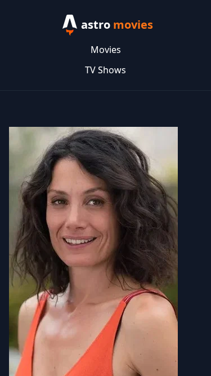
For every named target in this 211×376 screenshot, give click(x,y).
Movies (106, 49)
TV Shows (105, 70)
